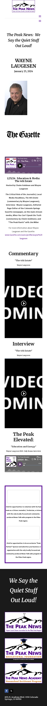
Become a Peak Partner (23, 532)
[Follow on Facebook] (6, 691)
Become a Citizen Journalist (23, 496)
